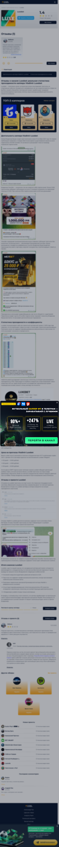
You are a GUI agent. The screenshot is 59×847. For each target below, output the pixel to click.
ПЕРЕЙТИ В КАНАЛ (41, 440)
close (57, 402)
